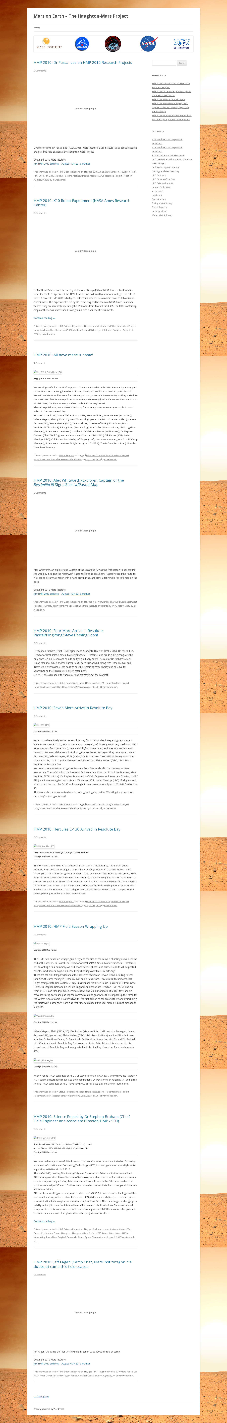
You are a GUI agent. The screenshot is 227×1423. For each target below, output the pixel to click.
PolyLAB (62, 1237)
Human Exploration (161, 187)
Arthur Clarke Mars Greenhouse (168, 155)
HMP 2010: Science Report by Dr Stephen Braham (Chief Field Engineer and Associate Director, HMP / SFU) (82, 1118)
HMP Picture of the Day (163, 179)
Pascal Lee (108, 175)
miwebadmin (59, 179)
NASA (99, 175)
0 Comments (40, 70)
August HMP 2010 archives (75, 163)
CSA (128, 1229)
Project (118, 175)
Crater (108, 171)
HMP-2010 (39, 175)
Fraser (57, 1233)
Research (72, 1237)
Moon (93, 175)
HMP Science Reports (69, 171)
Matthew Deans (81, 175)
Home (37, 27)
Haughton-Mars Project (84, 1233)
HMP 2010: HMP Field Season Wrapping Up (71, 926)
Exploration (47, 1233)
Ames (101, 171)
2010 (95, 171)
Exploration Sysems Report (165, 167)
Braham (97, 1229)
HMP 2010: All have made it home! (63, 354)
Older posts (41, 1396)
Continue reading (44, 318)
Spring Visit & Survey (162, 203)
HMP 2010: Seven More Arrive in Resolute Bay (73, 707)
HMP (133, 171)
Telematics (97, 1237)
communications (110, 1229)
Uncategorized (159, 211)
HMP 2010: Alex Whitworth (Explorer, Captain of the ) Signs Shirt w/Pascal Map (79, 482)
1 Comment (39, 363)
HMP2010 (49, 175)
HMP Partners (159, 175)
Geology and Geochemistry (165, 171)
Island (58, 175)
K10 (64, 175)
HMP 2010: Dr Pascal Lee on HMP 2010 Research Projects (83, 62)
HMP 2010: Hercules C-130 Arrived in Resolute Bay (77, 829)
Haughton (125, 171)
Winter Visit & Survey (162, 215)
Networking (39, 1237)
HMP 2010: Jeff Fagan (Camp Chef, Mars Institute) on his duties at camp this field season (82, 1264)
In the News (158, 191)
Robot (126, 175)
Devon (115, 171)
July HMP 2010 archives (46, 163)
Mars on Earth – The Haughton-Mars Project (81, 16)
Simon (81, 1237)
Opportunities (159, 199)
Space (88, 1237)
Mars (69, 175)
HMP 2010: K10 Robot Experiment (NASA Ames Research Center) (82, 202)
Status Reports (66, 455)
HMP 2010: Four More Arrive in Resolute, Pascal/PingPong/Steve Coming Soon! (69, 632)
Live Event (157, 195)
